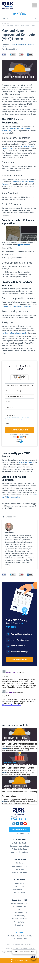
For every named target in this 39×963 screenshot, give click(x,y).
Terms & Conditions (19, 919)
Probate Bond (19, 893)
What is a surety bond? (19, 903)
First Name (9, 402)
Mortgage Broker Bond (19, 852)
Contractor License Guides (18, 44)
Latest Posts (11, 517)
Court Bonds (19, 880)
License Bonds (19, 839)
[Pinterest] (21, 54)
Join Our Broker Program (19, 833)
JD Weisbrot (9, 532)
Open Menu (34, 5)
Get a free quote (19, 659)
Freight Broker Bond (19, 849)
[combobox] (19, 18)
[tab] (3, 517)
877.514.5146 (19, 14)
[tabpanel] (19, 544)
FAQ (19, 910)
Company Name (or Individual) (15, 396)
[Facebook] (4, 54)
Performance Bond (19, 866)
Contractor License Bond (19, 846)
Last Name (9, 407)
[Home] (7, 5)
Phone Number (10, 415)
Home (3, 23)
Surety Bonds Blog (19, 913)
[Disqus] (19, 694)
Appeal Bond (19, 883)
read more (5, 748)
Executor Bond (19, 886)
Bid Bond (19, 863)
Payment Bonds (19, 869)
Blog (7, 23)
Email (7, 423)
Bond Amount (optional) (13, 391)
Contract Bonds (19, 859)
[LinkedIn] (30, 54)
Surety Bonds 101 (19, 900)
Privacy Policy (19, 916)
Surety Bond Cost (19, 907)
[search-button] (35, 18)
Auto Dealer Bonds (19, 843)
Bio (3, 517)
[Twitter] (12, 54)
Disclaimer (19, 925)
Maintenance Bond (19, 872)
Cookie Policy (19, 922)
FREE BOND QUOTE (19, 829)
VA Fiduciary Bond (19, 889)
